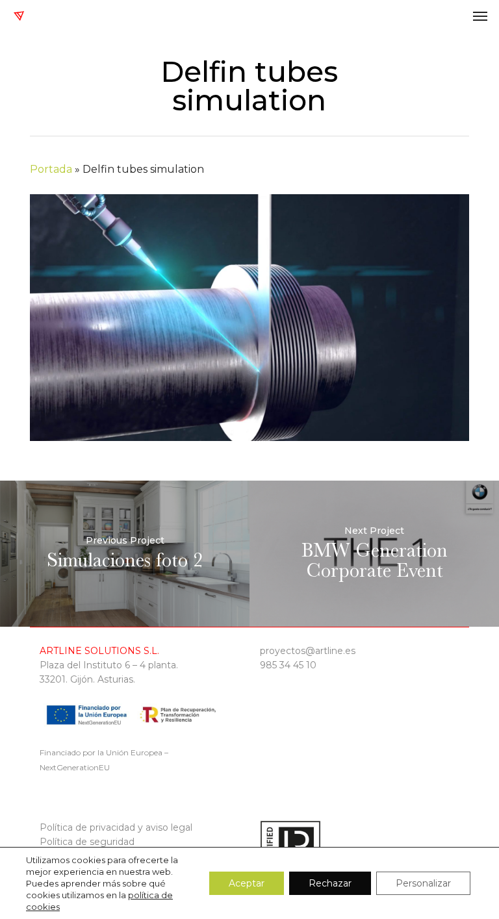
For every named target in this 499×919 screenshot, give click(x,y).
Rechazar (330, 883)
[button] (480, 15)
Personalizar (423, 883)
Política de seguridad (87, 842)
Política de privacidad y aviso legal (116, 827)
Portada (51, 169)
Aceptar (246, 883)
